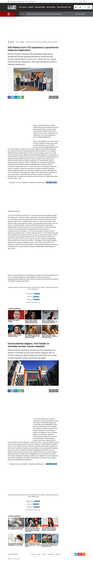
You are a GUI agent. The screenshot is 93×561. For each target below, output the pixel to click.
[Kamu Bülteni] (12, 7)
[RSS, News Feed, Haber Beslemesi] (83, 554)
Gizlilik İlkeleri (51, 554)
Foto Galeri (23, 7)
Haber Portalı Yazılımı (15, 558)
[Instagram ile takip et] (80, 554)
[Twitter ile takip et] (76, 554)
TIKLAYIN (37, 293)
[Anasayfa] (8, 1)
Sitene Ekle (31, 1)
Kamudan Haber (40, 7)
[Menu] (76, 7)
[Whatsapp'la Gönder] (19, 97)
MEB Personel (51, 7)
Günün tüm (80, 14)
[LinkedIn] (15, 97)
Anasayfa (33, 554)
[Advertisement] (46, 29)
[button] (50, 97)
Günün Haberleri (20, 1)
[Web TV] (81, 1)
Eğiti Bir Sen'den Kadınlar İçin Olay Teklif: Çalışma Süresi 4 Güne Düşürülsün (45, 14)
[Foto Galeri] (84, 1)
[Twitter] (12, 97)
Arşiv (27, 1)
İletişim (44, 554)
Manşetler (13, 1)
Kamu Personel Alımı (64, 7)
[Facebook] (9, 97)
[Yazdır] (22, 97)
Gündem (30, 7)
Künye (39, 554)
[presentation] (13, 14)
